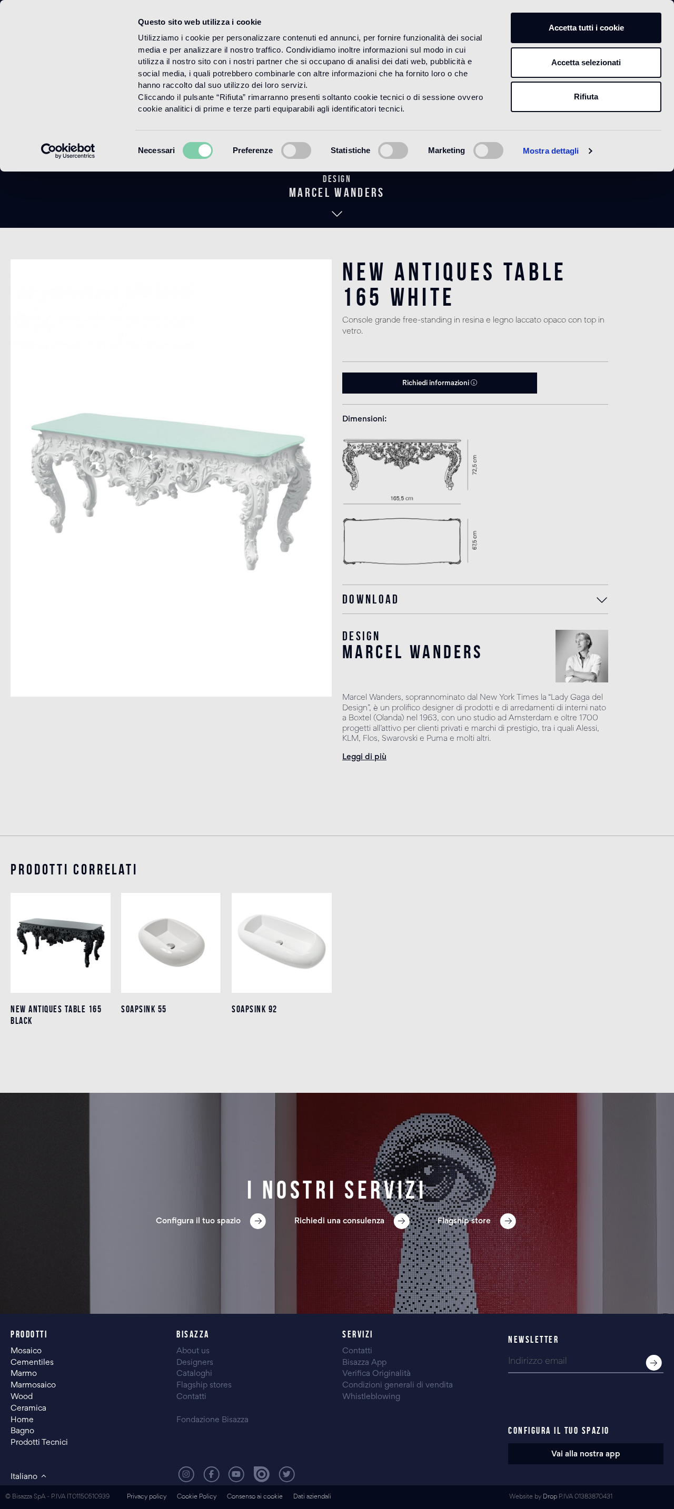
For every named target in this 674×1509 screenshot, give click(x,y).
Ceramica (28, 1408)
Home (22, 1420)
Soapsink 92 (254, 1009)
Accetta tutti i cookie (586, 27)
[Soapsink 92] (282, 943)
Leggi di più (364, 757)
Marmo (24, 1373)
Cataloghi (194, 1373)
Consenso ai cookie (255, 1497)
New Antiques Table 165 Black (56, 1015)
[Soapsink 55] (171, 943)
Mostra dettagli (551, 150)
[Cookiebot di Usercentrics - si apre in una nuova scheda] (68, 151)
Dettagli (61, 1050)
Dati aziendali (312, 1497)
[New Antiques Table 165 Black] (61, 943)
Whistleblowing (371, 1397)
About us (193, 1351)
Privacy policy (146, 1497)
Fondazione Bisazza (212, 1420)
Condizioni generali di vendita (397, 1385)
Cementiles (32, 1362)
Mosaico (26, 1351)
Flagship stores (204, 1385)
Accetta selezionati (586, 62)
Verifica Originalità (376, 1373)
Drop (550, 1497)
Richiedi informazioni (436, 383)
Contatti (191, 1397)
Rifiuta (586, 96)
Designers (194, 1362)
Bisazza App (364, 1362)
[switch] (296, 150)
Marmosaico (33, 1385)
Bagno (22, 1431)
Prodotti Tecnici (39, 1442)
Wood (22, 1397)
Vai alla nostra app (585, 1454)
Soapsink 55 (144, 1009)
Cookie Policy (196, 1497)
